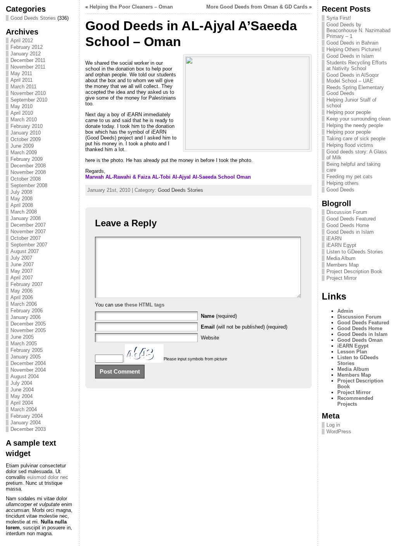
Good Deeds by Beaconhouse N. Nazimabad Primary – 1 (358, 30)
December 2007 (28, 225)
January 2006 (25, 317)
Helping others (342, 183)
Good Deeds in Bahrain (352, 43)
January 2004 (25, 422)
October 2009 (25, 139)
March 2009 (23, 152)
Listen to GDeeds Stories (354, 252)
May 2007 (21, 271)
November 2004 (28, 370)
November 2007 (28, 231)
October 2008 (25, 179)
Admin (345, 311)
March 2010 (23, 119)
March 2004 (23, 409)
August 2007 (24, 251)
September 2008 (28, 185)
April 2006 (21, 297)
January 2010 (25, 133)
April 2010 (21, 113)
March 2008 (23, 212)
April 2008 (21, 205)
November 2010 (28, 93)
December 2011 (27, 60)
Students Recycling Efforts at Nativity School (356, 65)
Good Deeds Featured (351, 219)
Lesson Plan (352, 352)
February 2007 (26, 284)
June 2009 (22, 146)
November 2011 (27, 67)
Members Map (342, 265)
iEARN (334, 238)
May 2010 (21, 106)
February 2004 (26, 416)
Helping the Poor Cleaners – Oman (131, 7)
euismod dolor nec (47, 477)
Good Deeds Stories (33, 18)
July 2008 (21, 192)
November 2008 (28, 172)
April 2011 (21, 80)
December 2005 (28, 324)
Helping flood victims (349, 145)
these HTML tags (144, 305)
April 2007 (21, 278)
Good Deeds (340, 190)
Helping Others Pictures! (353, 49)
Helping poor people (348, 112)
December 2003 (28, 429)
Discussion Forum (346, 212)
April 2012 (21, 40)
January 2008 (25, 218)
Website (210, 338)
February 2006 (26, 310)
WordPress (338, 431)
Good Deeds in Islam (350, 56)
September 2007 (28, 245)
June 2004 (22, 390)
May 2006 (21, 291)
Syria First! (338, 18)
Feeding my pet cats (349, 176)
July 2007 (21, 258)
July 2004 (21, 383)
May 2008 (21, 199)
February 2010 (26, 126)
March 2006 (23, 304)
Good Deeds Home (347, 225)
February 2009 (26, 159)
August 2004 (24, 376)
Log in (333, 425)
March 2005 (23, 343)
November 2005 (28, 330)
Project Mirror (341, 278)
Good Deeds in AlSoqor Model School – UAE (352, 78)
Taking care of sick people (355, 138)
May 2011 (21, 73)
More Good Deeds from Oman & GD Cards (256, 7)
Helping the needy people (354, 125)
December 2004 (28, 363)
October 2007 (25, 238)
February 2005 (26, 350)
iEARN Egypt (341, 245)
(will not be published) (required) (244, 327)
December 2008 (28, 166)
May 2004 (21, 396)
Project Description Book (354, 271)
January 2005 (25, 357)
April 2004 (21, 403)
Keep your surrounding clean (358, 119)
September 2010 (28, 100)
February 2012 (26, 47)
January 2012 (25, 54)
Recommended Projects (355, 401)
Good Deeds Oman (360, 340)
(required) (219, 316)
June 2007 (22, 264)
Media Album (341, 258)
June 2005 (22, 337)
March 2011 (23, 87)
